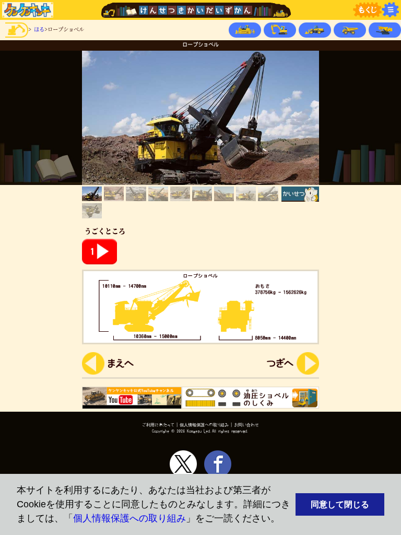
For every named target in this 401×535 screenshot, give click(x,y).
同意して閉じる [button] (340, 504)
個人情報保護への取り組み (129, 518)
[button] (284, 519)
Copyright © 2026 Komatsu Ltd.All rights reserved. (200, 431)
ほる (39, 29)
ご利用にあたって (158, 425)
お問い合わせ (246, 425)
